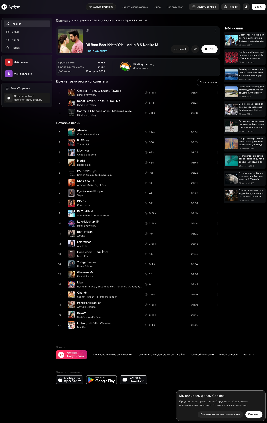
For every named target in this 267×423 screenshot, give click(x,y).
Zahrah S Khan (100, 215)
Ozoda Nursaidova (88, 134)
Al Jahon (82, 245)
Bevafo (82, 313)
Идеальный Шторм (90, 191)
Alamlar (82, 130)
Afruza (81, 235)
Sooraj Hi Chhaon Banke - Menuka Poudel (105, 111)
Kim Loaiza (83, 205)
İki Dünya (83, 140)
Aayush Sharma (86, 306)
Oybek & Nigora (86, 154)
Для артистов (175, 6)
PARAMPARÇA (87, 171)
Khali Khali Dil (86, 181)
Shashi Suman (106, 286)
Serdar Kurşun (85, 174)
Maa (80, 282)
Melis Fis (82, 256)
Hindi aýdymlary (81, 20)
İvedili (81, 160)
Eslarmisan (84, 242)
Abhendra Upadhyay (128, 286)
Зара (80, 195)
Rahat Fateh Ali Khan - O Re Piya (98, 101)
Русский (233, 6)
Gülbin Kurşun (103, 174)
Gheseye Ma (85, 272)
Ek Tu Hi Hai (85, 211)
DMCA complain (228, 354)
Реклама (248, 354)
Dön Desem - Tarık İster (92, 252)
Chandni (82, 292)
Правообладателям (202, 354)
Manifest (82, 327)
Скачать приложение (135, 6)
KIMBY (81, 201)
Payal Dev (100, 185)
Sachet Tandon (85, 296)
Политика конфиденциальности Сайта (161, 354)
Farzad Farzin (85, 276)
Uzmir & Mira (84, 266)
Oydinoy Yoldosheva (89, 317)
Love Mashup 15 (88, 221)
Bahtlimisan (85, 231)
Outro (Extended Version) (94, 323)
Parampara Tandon (106, 296)
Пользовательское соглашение (112, 354)
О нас (157, 6)
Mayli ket (83, 150)
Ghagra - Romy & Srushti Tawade (99, 90)
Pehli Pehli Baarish (89, 302)
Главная (62, 20)
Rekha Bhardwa (86, 286)
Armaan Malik (85, 185)
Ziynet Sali (83, 144)
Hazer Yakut (84, 164)
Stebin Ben (83, 215)
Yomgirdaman (86, 262)
